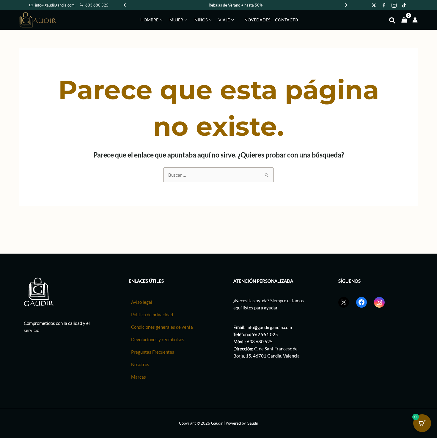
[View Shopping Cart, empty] (404, 19)
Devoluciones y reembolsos (157, 339)
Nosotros (140, 364)
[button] (160, 20)
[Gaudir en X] (374, 5)
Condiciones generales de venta (162, 327)
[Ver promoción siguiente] (346, 5)
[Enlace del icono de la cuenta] (415, 20)
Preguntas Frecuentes (152, 352)
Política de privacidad (152, 314)
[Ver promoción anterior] (125, 5)
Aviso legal (141, 302)
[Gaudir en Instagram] (394, 5)
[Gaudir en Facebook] (384, 5)
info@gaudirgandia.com (269, 327)
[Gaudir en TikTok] (404, 5)
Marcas (138, 377)
